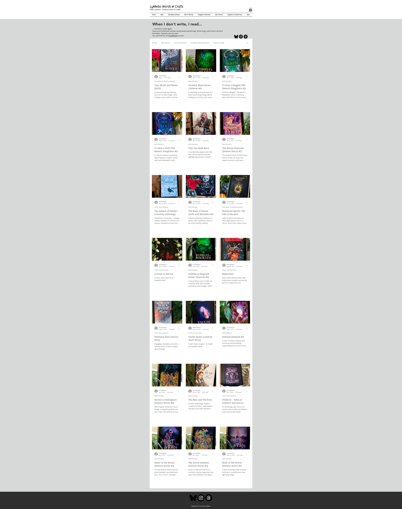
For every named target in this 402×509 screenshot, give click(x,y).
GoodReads (173, 35)
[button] (250, 9)
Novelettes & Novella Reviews (200, 43)
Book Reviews (165, 43)
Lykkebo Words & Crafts (166, 6)
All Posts (154, 43)
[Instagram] (241, 37)
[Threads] (246, 37)
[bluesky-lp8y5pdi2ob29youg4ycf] (236, 37)
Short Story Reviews (180, 43)
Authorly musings (218, 43)
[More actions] (179, 76)
